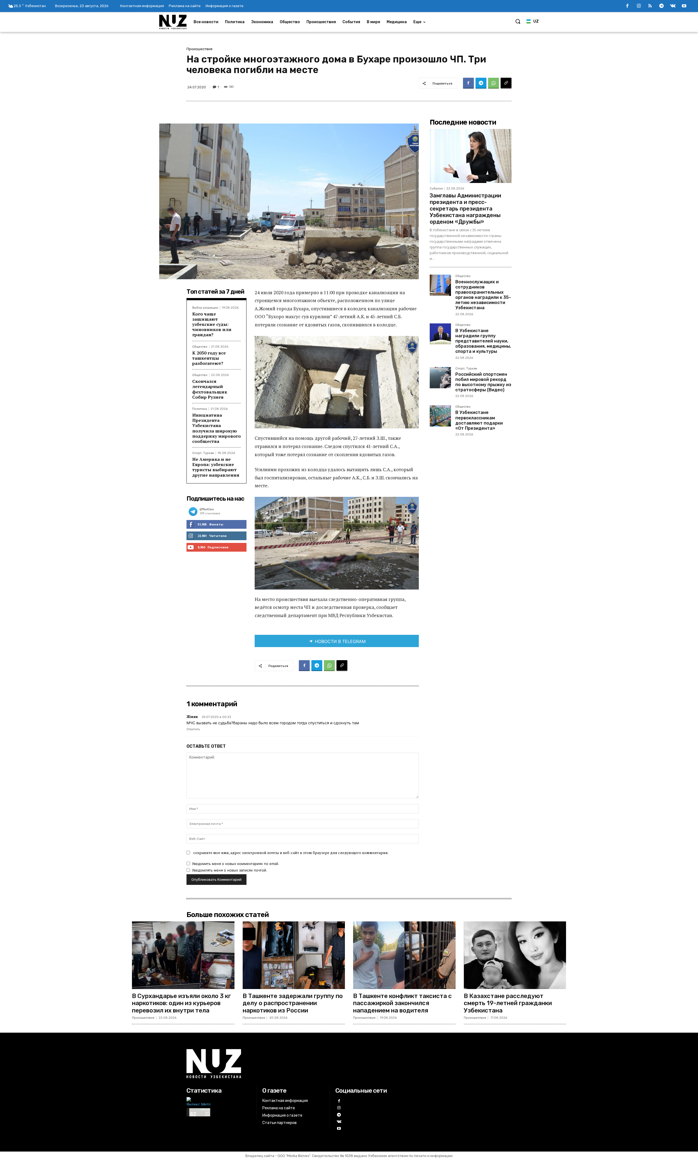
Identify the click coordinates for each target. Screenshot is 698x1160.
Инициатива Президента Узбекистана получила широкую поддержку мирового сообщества (216, 428)
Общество (199, 346)
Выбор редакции (205, 307)
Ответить (193, 729)
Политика (199, 408)
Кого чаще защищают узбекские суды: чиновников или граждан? (211, 324)
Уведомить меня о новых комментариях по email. (235, 863)
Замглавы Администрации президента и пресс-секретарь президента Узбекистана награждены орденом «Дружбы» (465, 208)
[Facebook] (627, 6)
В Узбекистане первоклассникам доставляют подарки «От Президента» (479, 420)
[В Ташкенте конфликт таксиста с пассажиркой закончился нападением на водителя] (404, 955)
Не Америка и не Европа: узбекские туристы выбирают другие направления (215, 467)
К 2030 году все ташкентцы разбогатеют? (209, 358)
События (436, 188)
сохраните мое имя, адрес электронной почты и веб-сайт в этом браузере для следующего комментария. (291, 852)
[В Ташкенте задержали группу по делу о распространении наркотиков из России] (294, 955)
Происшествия (199, 49)
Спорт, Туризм (203, 453)
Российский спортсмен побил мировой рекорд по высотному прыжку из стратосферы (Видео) (483, 382)
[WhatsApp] (493, 83)
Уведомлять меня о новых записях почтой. (229, 870)
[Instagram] (639, 6)
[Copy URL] (506, 83)
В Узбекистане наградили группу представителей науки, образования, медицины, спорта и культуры (483, 341)
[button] (517, 21)
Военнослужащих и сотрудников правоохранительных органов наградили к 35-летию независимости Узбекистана (483, 295)
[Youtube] (684, 6)
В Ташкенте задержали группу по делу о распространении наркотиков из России (293, 1003)
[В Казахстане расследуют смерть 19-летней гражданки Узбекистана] (515, 955)
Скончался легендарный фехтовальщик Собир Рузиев (209, 389)
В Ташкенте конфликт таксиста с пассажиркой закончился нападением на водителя (402, 1003)
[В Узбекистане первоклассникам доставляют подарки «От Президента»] (440, 415)
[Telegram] (661, 6)
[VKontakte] (673, 6)
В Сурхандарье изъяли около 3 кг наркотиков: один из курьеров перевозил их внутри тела (181, 1003)
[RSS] (650, 6)
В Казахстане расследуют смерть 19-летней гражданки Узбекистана (508, 1003)
